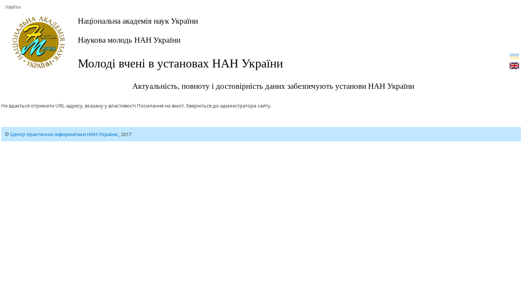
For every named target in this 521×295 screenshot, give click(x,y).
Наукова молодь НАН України (129, 39)
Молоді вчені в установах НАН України (180, 63)
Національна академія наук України (138, 20)
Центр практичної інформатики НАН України (64, 134)
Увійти (13, 6)
